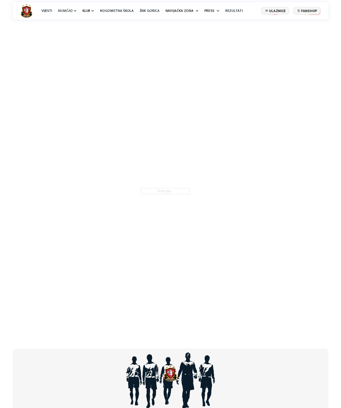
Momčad (65, 11)
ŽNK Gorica (150, 11)
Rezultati (234, 11)
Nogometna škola (117, 11)
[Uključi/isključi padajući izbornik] (75, 10)
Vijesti (46, 11)
